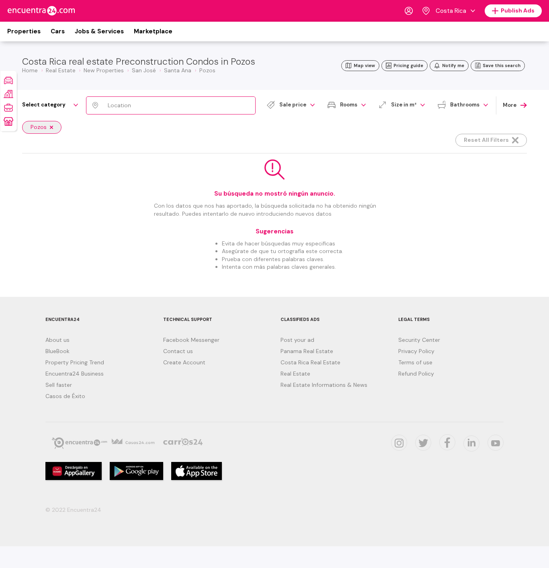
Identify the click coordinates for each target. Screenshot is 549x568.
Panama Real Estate (307, 351)
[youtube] (496, 443)
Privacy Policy (416, 351)
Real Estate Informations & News (324, 384)
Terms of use (415, 362)
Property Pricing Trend (74, 362)
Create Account (184, 362)
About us (57, 339)
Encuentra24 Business (74, 373)
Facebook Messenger (191, 339)
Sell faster (58, 384)
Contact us (178, 351)
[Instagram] (399, 443)
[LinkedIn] (471, 443)
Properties (24, 31)
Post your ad (297, 339)
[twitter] (423, 443)
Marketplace (153, 31)
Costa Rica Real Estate (310, 362)
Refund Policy (416, 373)
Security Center (419, 339)
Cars (58, 31)
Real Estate (295, 373)
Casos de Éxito (65, 396)
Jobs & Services (99, 31)
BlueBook (57, 351)
